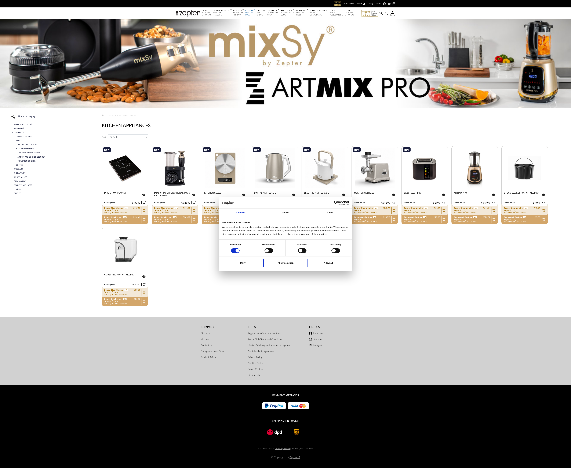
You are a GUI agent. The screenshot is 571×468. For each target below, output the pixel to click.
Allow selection (286, 263)
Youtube (317, 339)
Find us (314, 327)
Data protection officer (212, 351)
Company (207, 327)
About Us (205, 333)
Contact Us (206, 345)
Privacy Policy (255, 357)
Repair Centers (255, 369)
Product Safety (208, 357)
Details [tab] (285, 212)
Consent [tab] (240, 212)
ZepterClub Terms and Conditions (265, 339)
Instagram (318, 345)
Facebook (318, 333)
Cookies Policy (255, 363)
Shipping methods (285, 420)
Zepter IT (295, 457)
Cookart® (111, 115)
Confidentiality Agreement (261, 351)
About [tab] (330, 212)
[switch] (269, 250)
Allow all (328, 263)
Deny (243, 263)
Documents (254, 375)
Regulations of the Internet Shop (264, 333)
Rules (252, 327)
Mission (205, 339)
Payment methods (285, 395)
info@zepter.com (282, 448)
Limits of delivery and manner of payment (269, 345)
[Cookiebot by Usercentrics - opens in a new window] (336, 203)
